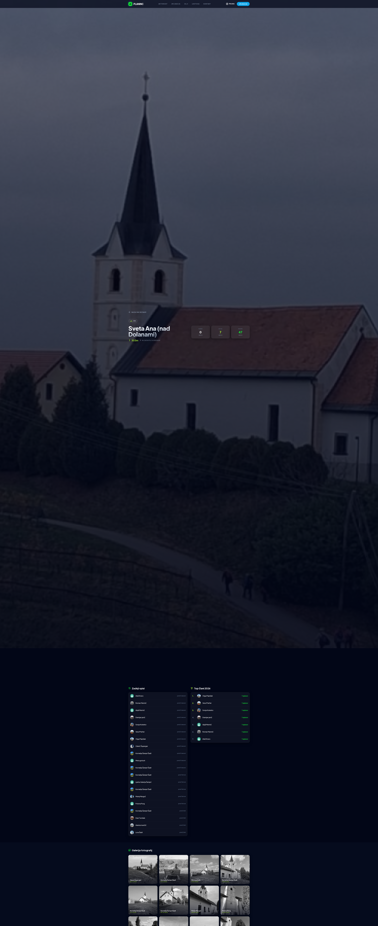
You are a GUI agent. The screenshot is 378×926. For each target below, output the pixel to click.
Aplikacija (175, 4)
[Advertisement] (189, 668)
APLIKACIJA (243, 4)
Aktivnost (163, 4)
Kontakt (207, 4)
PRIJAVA (230, 4)
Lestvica (195, 4)
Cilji (186, 4)
